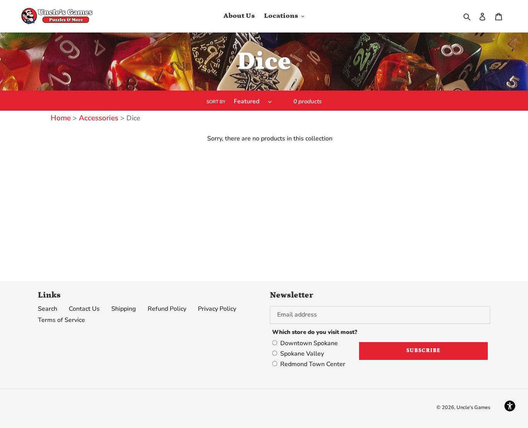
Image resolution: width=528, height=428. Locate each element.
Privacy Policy (217, 309)
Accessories (97, 118)
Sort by (215, 102)
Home (61, 118)
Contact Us (84, 309)
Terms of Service (61, 320)
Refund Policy (167, 309)
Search (47, 309)
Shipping (123, 309)
